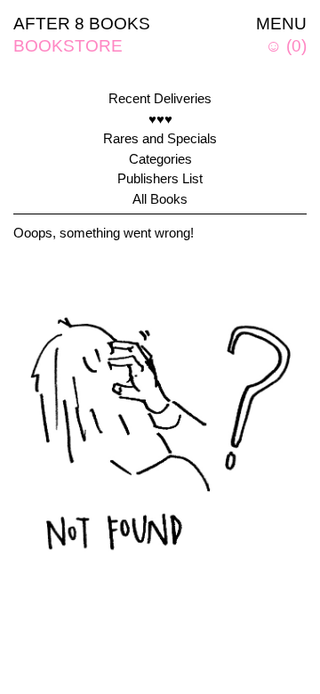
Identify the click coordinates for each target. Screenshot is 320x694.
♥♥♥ (160, 118)
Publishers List (160, 178)
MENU (281, 23)
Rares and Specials (160, 138)
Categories (160, 158)
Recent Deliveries (160, 98)
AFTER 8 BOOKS (81, 23)
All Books (160, 198)
